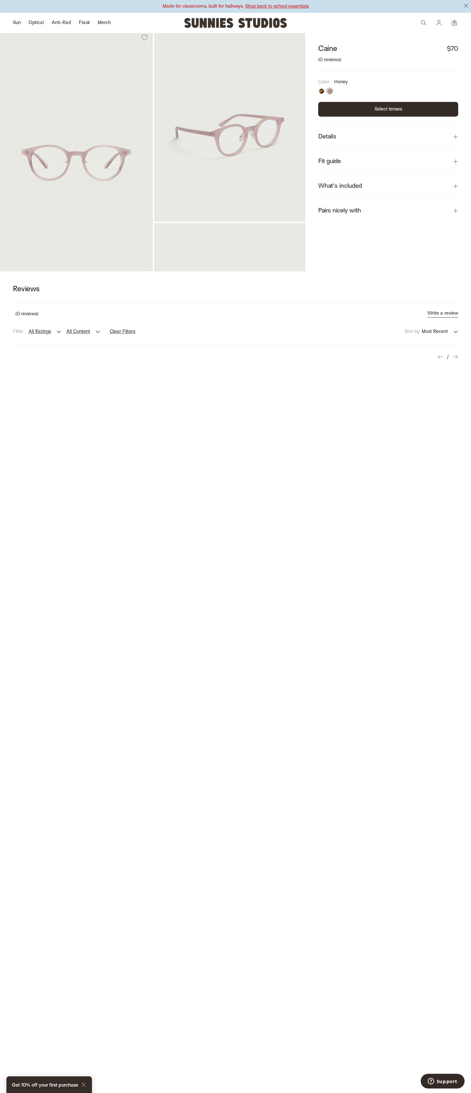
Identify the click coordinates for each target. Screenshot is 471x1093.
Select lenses (388, 109)
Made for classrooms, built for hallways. (235, 6)
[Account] (439, 23)
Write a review (442, 313)
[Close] (84, 1085)
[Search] (423, 23)
